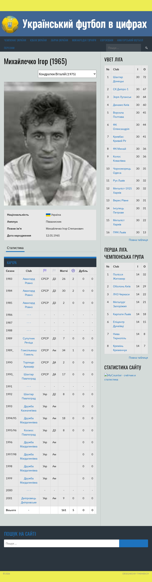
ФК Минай (119, 148)
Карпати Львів (122, 314)
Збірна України (59, 40)
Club (116, 69)
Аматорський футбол (130, 40)
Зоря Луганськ (122, 96)
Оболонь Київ (121, 286)
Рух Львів (119, 180)
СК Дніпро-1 (120, 89)
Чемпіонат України (15, 40)
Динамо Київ (121, 104)
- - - (29, 314)
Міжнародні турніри (84, 40)
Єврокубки (106, 40)
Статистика (15, 248)
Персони (9, 48)
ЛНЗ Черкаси (121, 294)
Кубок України (38, 40)
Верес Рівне (120, 200)
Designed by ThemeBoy (136, 573)
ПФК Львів (119, 232)
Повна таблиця (138, 239)
